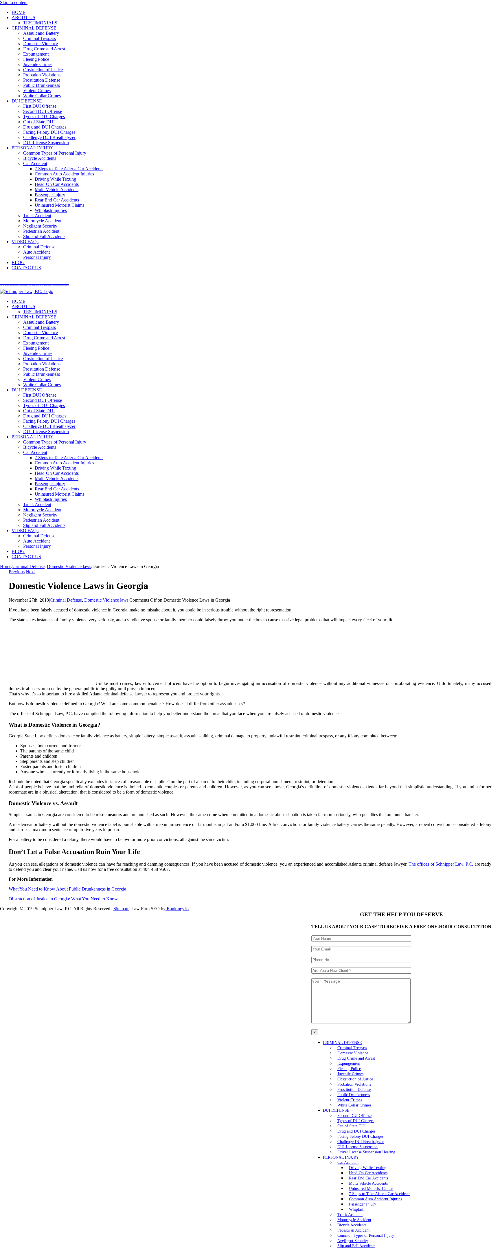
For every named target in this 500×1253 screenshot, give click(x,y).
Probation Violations (41, 363)
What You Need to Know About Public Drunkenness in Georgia (67, 888)
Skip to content (13, 2)
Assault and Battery (41, 322)
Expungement (36, 342)
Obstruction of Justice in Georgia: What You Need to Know (63, 898)
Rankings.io (177, 908)
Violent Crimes (37, 379)
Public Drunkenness (41, 374)
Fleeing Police (36, 348)
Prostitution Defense (41, 369)
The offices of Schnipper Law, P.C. (441, 864)
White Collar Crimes (42, 384)
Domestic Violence (40, 332)
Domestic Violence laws (106, 600)
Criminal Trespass (39, 327)
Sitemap (121, 908)
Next (30, 571)
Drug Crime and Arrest (44, 337)
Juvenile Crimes (37, 353)
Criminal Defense (66, 600)
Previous (17, 571)
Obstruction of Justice (43, 358)
